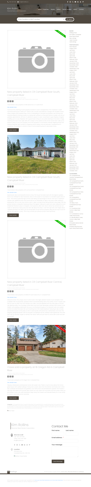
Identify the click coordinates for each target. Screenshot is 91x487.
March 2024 (73, 101)
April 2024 (72, 99)
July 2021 (72, 154)
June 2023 (72, 116)
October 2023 (73, 109)
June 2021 (72, 156)
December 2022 (74, 127)
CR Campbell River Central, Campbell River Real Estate (25, 289)
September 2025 (74, 68)
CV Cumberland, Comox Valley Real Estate (39, 406)
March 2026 (73, 57)
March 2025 (73, 79)
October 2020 (73, 171)
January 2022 (73, 143)
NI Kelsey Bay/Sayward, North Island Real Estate (33, 408)
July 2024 (72, 94)
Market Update (67, 9)
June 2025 (72, 74)
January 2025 (73, 83)
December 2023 (74, 107)
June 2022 (72, 138)
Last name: (70, 430)
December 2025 (74, 63)
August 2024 (73, 92)
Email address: (57, 438)
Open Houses (73, 40)
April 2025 (72, 78)
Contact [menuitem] (81, 9)
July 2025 (72, 72)
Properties (46, 9)
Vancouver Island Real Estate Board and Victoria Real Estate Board (49, 480)
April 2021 (72, 160)
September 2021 (74, 150)
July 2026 (72, 50)
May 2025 (72, 76)
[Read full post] (36, 60)
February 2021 (73, 163)
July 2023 (72, 114)
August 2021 (73, 152)
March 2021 (73, 161)
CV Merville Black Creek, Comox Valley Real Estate (76, 219)
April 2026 (72, 56)
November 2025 (74, 65)
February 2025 (73, 81)
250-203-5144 (12, 2)
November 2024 (74, 87)
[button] (11, 2)
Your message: (57, 445)
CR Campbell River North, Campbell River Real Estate (44, 404)
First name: (56, 430)
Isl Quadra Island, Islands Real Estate (17, 408)
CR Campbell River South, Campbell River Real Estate (25, 99)
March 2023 (73, 121)
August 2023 (73, 112)
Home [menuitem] (40, 9)
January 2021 (73, 165)
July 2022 (72, 136)
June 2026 (72, 52)
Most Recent (73, 47)
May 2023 (72, 118)
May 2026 (72, 54)
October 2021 (73, 149)
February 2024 (73, 103)
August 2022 (73, 134)
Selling (58, 9)
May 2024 (72, 98)
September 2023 (74, 110)
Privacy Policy (64, 471)
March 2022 (73, 141)
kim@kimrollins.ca (23, 2)
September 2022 (74, 132)
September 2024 (74, 90)
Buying (52, 9)
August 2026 (73, 48)
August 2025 (73, 70)
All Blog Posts (73, 33)
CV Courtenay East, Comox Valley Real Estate (22, 406)
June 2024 (72, 96)
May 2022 (72, 140)
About (75, 9)
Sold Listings (73, 42)
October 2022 (73, 130)
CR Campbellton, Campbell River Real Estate (46, 405)
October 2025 (73, 67)
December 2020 (74, 167)
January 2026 (73, 61)
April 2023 (72, 119)
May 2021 (72, 158)
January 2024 (73, 105)
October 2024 (73, 88)
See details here (12, 107)
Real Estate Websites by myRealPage (76, 471)
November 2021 (74, 147)
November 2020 (74, 169)
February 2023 (73, 123)
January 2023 (73, 125)
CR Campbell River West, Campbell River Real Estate (27, 405)
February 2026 (73, 59)
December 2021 (74, 145)
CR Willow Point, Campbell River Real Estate (22, 374)
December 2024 (74, 85)
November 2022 (74, 129)
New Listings (73, 38)
